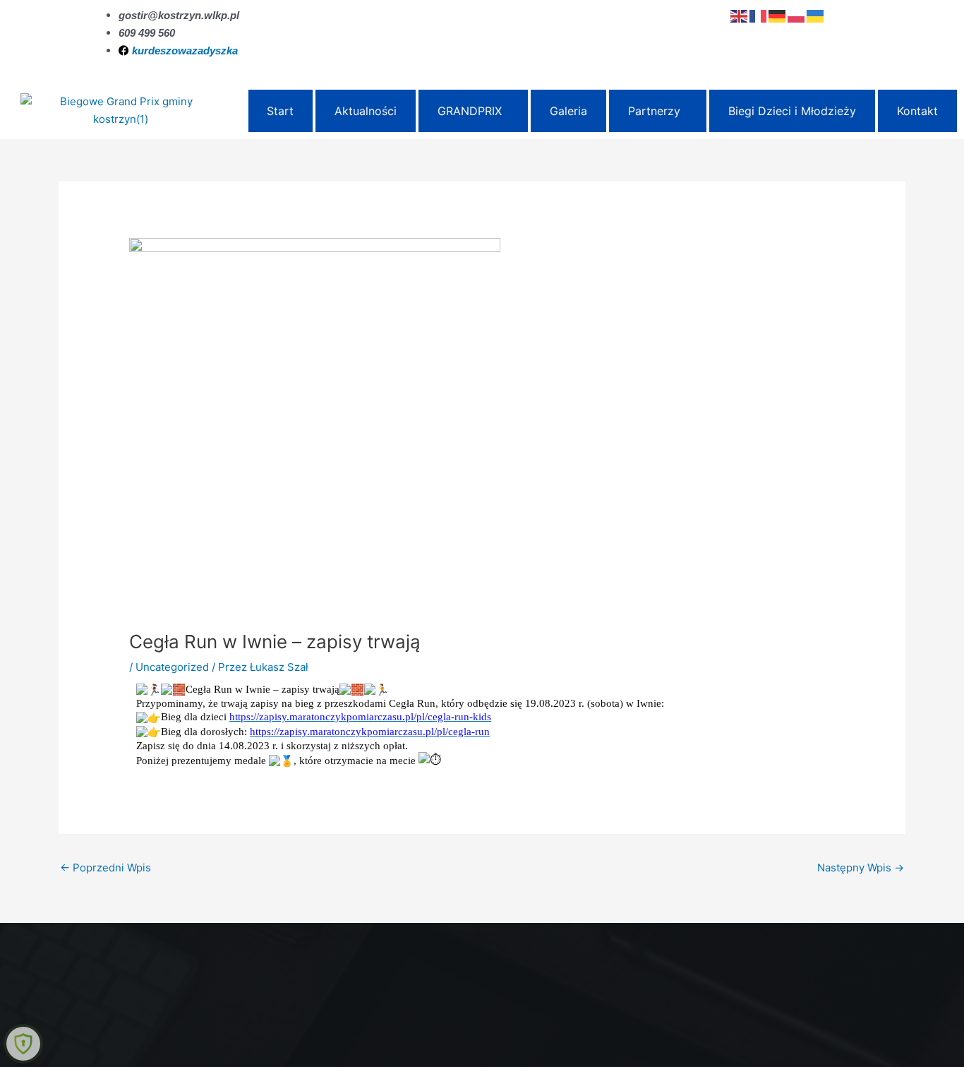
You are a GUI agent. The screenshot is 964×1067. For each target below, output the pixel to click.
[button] (473, 111)
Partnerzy (654, 111)
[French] (759, 15)
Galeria (568, 111)
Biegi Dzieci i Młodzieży (792, 111)
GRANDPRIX (470, 111)
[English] (739, 15)
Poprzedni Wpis (105, 867)
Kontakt (917, 111)
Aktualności (366, 111)
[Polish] (797, 15)
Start (280, 111)
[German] (778, 15)
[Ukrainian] (816, 15)
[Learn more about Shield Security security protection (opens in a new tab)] (23, 1044)
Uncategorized (172, 667)
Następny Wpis (860, 867)
